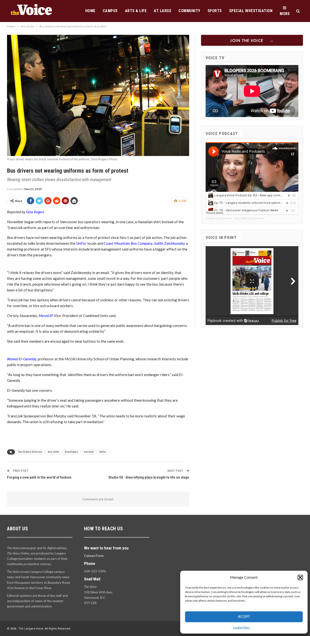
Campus (110, 10)
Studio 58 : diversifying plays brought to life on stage (148, 477)
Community (189, 10)
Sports (215, 10)
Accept (244, 616)
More (285, 13)
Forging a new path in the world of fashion (39, 477)
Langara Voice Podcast (219, 218)
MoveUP (46, 315)
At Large (162, 10)
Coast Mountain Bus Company (127, 243)
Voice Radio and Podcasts (249, 218)
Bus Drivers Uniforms (30, 452)
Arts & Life (136, 10)
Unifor (81, 243)
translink (89, 452)
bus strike (53, 452)
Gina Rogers (35, 212)
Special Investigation (251, 10)
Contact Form (94, 556)
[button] (300, 577)
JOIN (246, 40)
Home (90, 10)
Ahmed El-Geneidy (21, 359)
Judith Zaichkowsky (169, 243)
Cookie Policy (241, 627)
